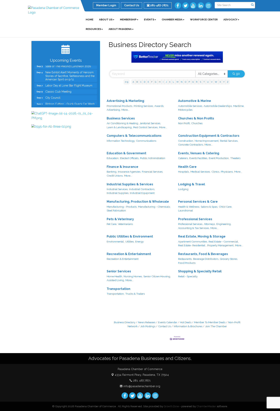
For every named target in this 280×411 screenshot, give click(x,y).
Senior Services (119, 271)
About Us (105, 19)
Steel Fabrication (116, 210)
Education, (113, 158)
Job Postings (147, 326)
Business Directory (124, 322)
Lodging (183, 189)
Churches (196, 123)
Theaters (235, 158)
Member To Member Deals (209, 322)
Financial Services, (152, 171)
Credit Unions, (115, 175)
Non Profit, (184, 123)
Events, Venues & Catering (198, 153)
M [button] (177, 82)
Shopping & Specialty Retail (200, 271)
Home (89, 19)
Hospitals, (184, 171)
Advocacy (230, 19)
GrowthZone (171, 406)
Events (149, 19)
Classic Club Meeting (58, 88)
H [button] (160, 82)
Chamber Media (172, 19)
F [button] (152, 82)
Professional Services (195, 219)
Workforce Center (204, 19)
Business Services (121, 118)
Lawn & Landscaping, (119, 127)
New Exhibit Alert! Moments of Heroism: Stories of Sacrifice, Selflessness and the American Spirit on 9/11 (69, 73)
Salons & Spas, (209, 206)
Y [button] (224, 82)
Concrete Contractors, (191, 144)
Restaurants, (185, 258)
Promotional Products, (120, 105)
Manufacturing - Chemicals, (154, 206)
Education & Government (126, 153)
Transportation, (115, 293)
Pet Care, (112, 223)
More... (125, 109)
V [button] (212, 82)
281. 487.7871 (141, 380)
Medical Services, (200, 171)
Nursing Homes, (133, 276)
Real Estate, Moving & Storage (202, 236)
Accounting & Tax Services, (194, 227)
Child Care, (225, 206)
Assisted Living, (116, 280)
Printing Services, (144, 105)
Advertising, (114, 109)
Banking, (112, 171)
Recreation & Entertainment (129, 254)
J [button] (166, 82)
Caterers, (183, 158)
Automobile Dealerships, (218, 105)
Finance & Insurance (122, 167)
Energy (139, 241)
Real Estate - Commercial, (224, 241)
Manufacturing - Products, (122, 206)
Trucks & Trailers (135, 293)
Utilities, (129, 241)
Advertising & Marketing (125, 101)
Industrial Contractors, (142, 189)
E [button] (148, 82)
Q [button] (193, 82)
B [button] (137, 82)
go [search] (238, 73)
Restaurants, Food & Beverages (203, 254)
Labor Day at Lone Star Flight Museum (68, 82)
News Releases (146, 322)
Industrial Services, (117, 189)
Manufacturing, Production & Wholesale (138, 201)
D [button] (144, 82)
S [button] (200, 82)
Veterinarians (125, 223)
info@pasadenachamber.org (141, 386)
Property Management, (220, 245)
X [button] (220, 82)
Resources (93, 29)
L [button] (173, 82)
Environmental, (115, 241)
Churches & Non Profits (196, 118)
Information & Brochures (188, 326)
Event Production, (219, 158)
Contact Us (164, 326)
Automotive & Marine (194, 101)
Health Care (187, 167)
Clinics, (215, 171)
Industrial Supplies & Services (130, 184)
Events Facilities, (198, 158)
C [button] (141, 82)
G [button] (155, 82)
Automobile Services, (190, 105)
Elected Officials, (129, 158)
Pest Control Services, (145, 127)
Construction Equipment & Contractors (208, 136)
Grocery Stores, (229, 258)
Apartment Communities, (193, 241)
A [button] (133, 82)
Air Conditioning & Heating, (123, 123)
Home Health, (115, 276)
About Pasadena (120, 29)
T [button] (204, 82)
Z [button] (227, 82)
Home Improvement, (207, 140)
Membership (128, 19)
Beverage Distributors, (206, 258)
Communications (146, 140)
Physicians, (227, 171)
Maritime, (238, 105)
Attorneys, (209, 223)
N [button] (181, 82)
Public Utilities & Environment (130, 236)
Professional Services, (190, 223)
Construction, (186, 140)
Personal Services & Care (198, 201)
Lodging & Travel (191, 184)
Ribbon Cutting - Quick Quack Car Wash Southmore (70, 102)
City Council (52, 94)
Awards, (159, 105)
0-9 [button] (126, 82)
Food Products (186, 262)
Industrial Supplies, (118, 192)
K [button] (169, 82)
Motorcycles (185, 109)
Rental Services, (229, 140)
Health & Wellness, (189, 206)
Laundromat (185, 210)
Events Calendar (167, 322)
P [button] (189, 82)
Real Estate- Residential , (192, 245)
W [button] (216, 82)
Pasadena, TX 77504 (142, 374)
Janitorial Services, (150, 123)
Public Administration (152, 158)
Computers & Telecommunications (134, 136)
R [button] (196, 82)
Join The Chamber (216, 326)
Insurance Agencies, (129, 171)
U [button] (208, 82)
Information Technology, (121, 140)
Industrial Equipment (142, 192)
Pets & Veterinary (120, 219)
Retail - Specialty (188, 276)
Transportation (118, 289)
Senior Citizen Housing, (157, 276)
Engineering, (223, 223)
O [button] (185, 82)
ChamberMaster (206, 406)
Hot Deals (185, 322)
